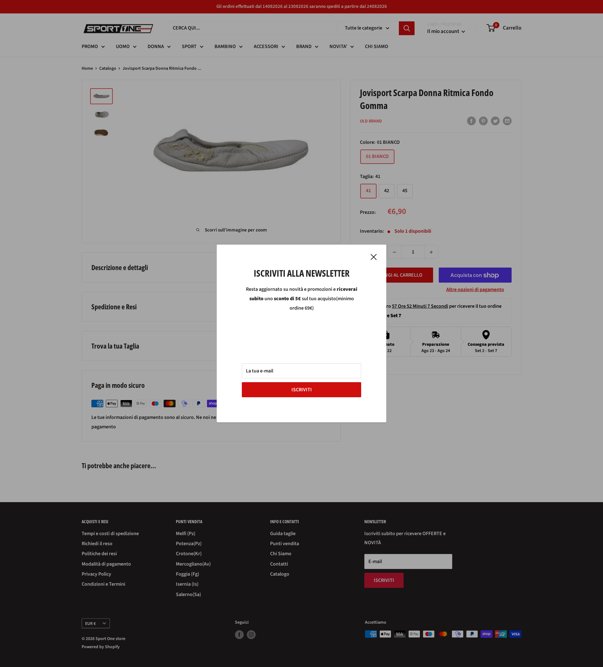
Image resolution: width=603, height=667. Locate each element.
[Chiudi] (374, 257)
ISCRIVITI (301, 389)
